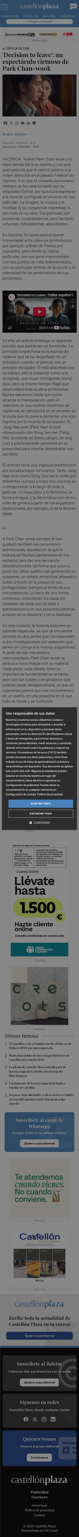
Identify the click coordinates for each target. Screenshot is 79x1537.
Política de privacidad (50, 794)
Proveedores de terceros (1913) (36, 752)
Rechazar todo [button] (41, 813)
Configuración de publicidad (22, 785)
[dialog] (39, 768)
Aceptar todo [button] (41, 803)
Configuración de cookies (21, 794)
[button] (39, 822)
